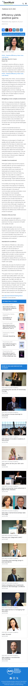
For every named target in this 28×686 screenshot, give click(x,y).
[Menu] (26, 3)
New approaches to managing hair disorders (13, 610)
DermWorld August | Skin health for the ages (9, 345)
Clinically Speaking (9, 336)
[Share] (3, 29)
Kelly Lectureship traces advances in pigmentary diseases (14, 488)
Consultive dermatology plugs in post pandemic (12, 561)
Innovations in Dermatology (7, 318)
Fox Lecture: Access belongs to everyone (12, 414)
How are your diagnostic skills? (12, 537)
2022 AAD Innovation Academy (10, 387)
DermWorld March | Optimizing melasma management (9, 308)
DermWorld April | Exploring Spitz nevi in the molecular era (9, 354)
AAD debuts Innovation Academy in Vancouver (13, 439)
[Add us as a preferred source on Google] (21, 29)
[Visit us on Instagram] (14, 678)
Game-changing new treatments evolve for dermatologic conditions (13, 585)
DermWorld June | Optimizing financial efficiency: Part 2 (9, 327)
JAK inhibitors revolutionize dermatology (11, 658)
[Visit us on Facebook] (11, 678)
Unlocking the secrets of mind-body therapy (14, 390)
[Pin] (10, 29)
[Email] (17, 29)
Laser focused (6, 634)
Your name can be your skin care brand (13, 464)
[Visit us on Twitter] (17, 678)
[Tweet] (6, 29)
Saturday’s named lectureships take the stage (13, 513)
